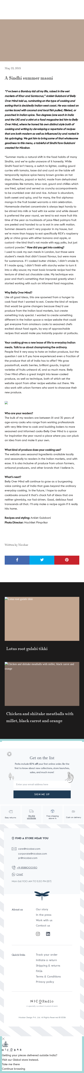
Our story (42, 909)
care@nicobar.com (29, 848)
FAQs (39, 971)
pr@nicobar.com (27, 858)
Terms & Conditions (48, 976)
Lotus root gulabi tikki (27, 648)
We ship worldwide (31, 817)
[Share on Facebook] (17, 560)
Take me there (11, 1064)
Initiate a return (46, 960)
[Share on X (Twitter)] (41, 560)
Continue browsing (13, 1068)
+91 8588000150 (27, 867)
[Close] (3, 1038)
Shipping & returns (48, 965)
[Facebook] (48, 934)
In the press (43, 914)
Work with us (44, 920)
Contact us (43, 925)
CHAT (19, 874)
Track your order (47, 954)
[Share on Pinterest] (66, 560)
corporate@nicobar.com (32, 853)
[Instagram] (38, 934)
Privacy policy (45, 981)
